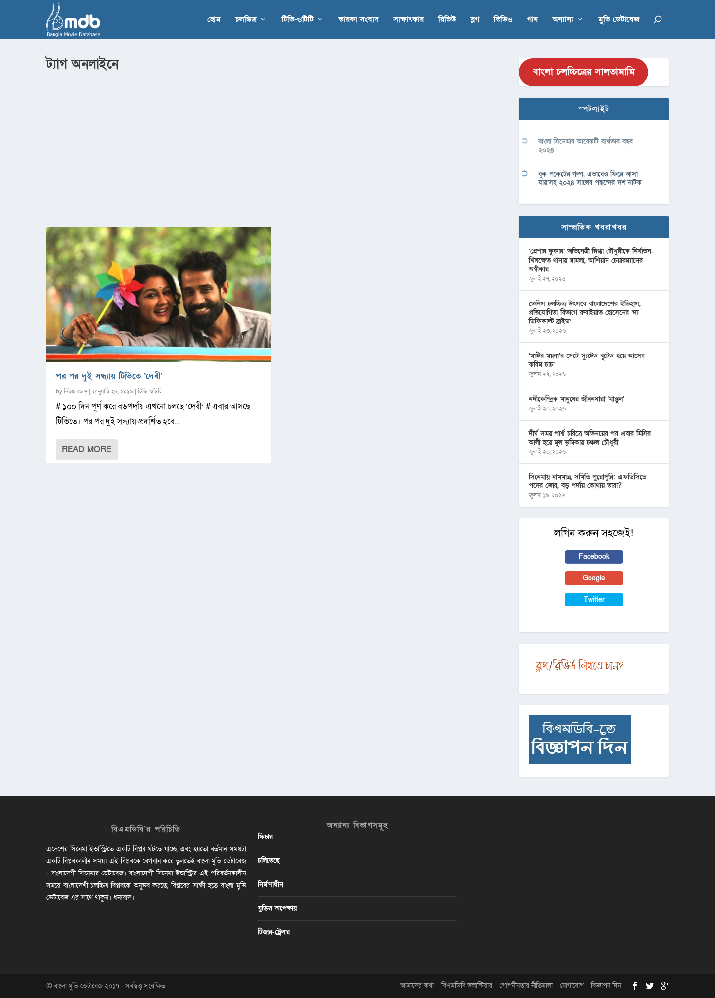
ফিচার (265, 836)
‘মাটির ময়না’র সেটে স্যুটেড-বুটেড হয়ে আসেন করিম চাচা (587, 360)
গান (532, 20)
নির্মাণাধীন (270, 884)
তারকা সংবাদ (359, 20)
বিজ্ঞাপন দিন (606, 985)
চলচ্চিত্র (246, 20)
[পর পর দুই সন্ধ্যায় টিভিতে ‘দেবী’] (158, 294)
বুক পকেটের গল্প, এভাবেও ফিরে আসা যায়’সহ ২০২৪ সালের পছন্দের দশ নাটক (590, 178)
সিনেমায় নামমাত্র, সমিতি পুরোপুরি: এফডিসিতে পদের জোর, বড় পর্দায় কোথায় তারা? (587, 481)
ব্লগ (475, 20)
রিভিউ (447, 20)
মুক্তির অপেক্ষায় (277, 908)
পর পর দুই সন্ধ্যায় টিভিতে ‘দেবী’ (109, 376)
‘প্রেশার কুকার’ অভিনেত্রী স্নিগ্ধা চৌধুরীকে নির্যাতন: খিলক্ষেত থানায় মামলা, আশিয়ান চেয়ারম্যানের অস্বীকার (591, 260)
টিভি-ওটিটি (298, 20)
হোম (214, 20)
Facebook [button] (594, 556)
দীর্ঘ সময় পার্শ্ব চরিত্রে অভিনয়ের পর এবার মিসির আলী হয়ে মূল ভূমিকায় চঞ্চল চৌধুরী (590, 438)
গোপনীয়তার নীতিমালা (526, 985)
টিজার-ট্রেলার (274, 932)
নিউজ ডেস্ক (76, 391)
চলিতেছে (269, 860)
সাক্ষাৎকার (408, 20)
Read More (86, 449)
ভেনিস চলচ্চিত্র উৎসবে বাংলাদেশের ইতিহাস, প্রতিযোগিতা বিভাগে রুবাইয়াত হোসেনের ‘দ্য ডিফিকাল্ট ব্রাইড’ (585, 312)
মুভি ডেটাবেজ (618, 20)
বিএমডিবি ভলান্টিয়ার (466, 985)
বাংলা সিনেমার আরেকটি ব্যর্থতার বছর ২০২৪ (585, 146)
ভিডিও (503, 20)
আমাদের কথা (417, 985)
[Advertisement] (276, 146)
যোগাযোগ (572, 985)
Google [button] (594, 578)
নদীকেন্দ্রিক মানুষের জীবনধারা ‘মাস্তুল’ (576, 399)
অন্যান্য (563, 20)
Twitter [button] (594, 599)
